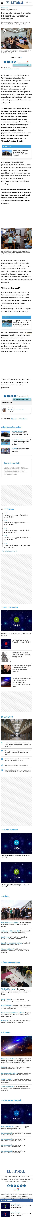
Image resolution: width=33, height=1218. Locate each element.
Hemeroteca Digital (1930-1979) (10, 1194)
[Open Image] (4, 31)
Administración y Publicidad (13, 1196)
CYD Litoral (4, 1179)
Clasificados (25, 1176)
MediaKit (28, 1199)
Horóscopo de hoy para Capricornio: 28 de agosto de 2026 (17, 530)
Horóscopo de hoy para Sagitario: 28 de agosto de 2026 (17, 538)
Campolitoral (7, 1176)
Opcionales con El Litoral (18, 1199)
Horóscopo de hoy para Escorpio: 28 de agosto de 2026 (17, 545)
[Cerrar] (29, 65)
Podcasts (10, 1179)
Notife (17, 1182)
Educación (14, 419)
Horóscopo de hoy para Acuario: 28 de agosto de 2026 (16, 522)
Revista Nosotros (16, 1176)
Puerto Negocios (10, 1182)
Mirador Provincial (19, 1179)
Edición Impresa (23, 419)
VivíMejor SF (28, 1179)
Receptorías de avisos (26, 1194)
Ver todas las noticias (8, 551)
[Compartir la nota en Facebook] (5, 62)
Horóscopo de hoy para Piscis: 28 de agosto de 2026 (16, 515)
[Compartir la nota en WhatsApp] (11, 62)
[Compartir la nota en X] (8, 62)
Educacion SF (24, 1182)
